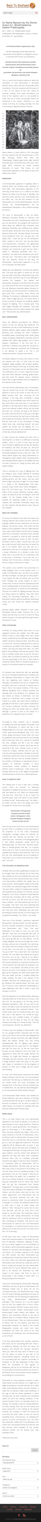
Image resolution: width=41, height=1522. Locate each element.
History (10, 1509)
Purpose (18, 1509)
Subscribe (28, 1509)
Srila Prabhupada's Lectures (21, 33)
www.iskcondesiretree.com (25, 1519)
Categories (23, 1507)
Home (5, 1507)
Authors (13, 1507)
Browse (33, 1507)
